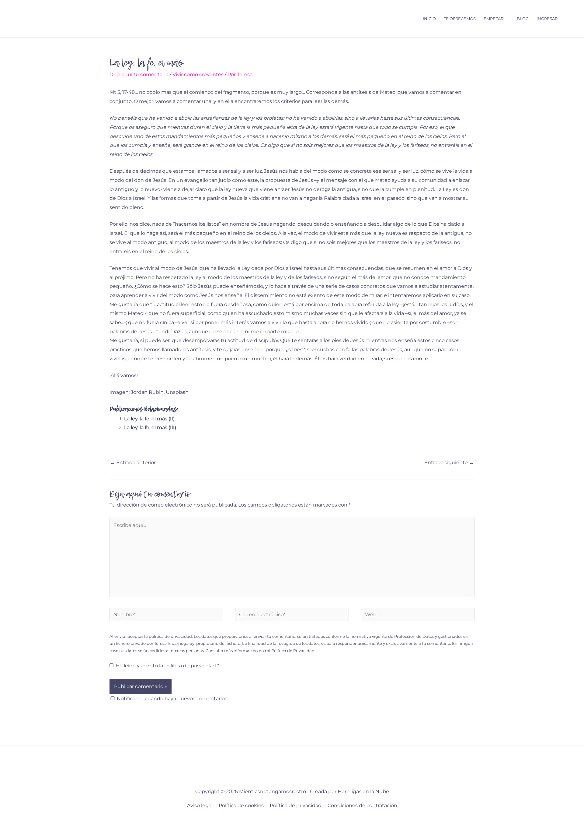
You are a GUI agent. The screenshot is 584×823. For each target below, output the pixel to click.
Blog (523, 18)
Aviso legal (200, 805)
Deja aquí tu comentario (139, 74)
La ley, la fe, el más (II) (149, 419)
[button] (567, 18)
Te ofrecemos (460, 18)
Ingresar (547, 18)
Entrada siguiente (449, 462)
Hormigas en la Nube (363, 791)
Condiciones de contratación (362, 805)
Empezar (493, 18)
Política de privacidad (190, 666)
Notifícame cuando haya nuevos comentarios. (172, 698)
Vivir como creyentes (198, 74)
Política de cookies (241, 805)
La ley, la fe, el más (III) (150, 427)
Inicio (429, 18)
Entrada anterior (133, 462)
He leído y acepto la (167, 666)
